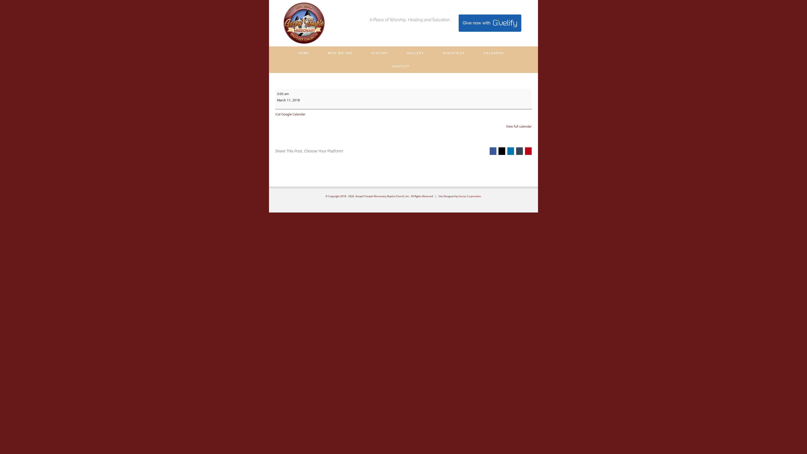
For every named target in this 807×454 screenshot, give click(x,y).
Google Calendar (293, 114)
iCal (278, 114)
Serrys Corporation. (470, 196)
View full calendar (519, 126)
